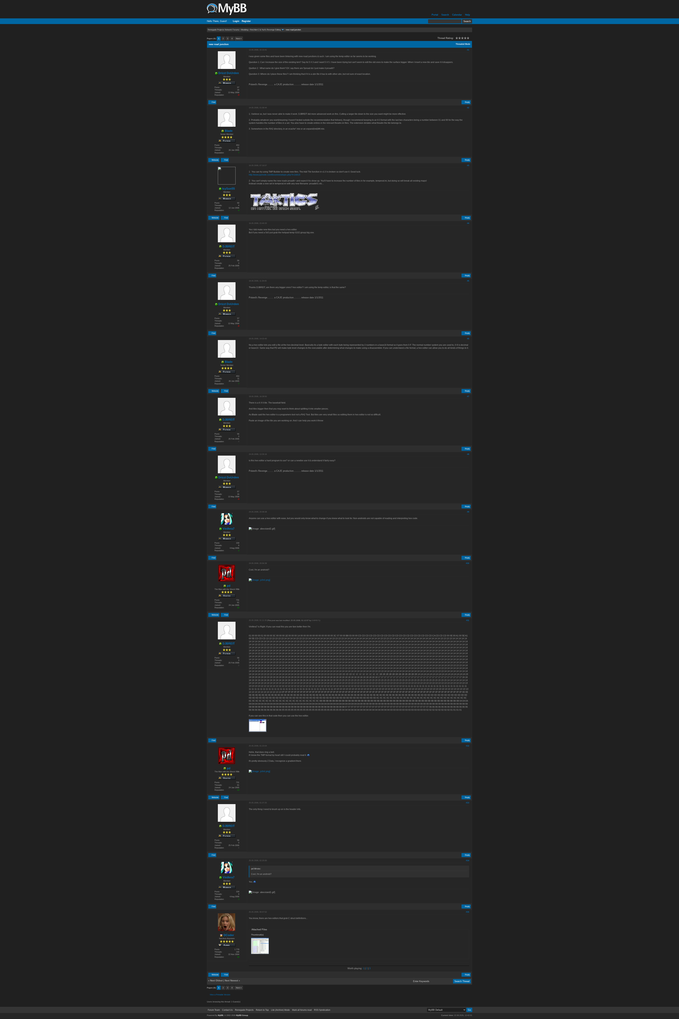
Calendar (457, 14)
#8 (468, 454)
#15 (467, 912)
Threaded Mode (463, 44)
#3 (468, 165)
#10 (467, 563)
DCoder (228, 935)
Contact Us (227, 1010)
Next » (239, 38)
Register (246, 21)
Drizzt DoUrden (228, 73)
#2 (468, 108)
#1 (468, 50)
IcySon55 (228, 188)
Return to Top (262, 1010)
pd (228, 585)
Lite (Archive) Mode (280, 1010)
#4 (468, 223)
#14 (467, 860)
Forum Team (214, 1010)
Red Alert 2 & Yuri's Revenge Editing (265, 30)
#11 (467, 620)
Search (445, 14)
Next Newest (231, 980)
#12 (467, 746)
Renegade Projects (244, 1010)
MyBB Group (242, 1015)
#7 (468, 396)
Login (236, 21)
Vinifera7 (228, 528)
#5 (468, 281)
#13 (467, 803)
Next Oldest (216, 980)
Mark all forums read (302, 1010)
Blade (228, 130)
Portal (435, 14)
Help (467, 14)
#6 (468, 339)
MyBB (220, 1015)
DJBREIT (228, 246)
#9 (468, 512)
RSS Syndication (322, 1010)
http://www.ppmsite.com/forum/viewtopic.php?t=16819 (274, 175)
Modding (244, 30)
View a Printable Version (220, 995)
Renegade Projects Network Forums (223, 30)
